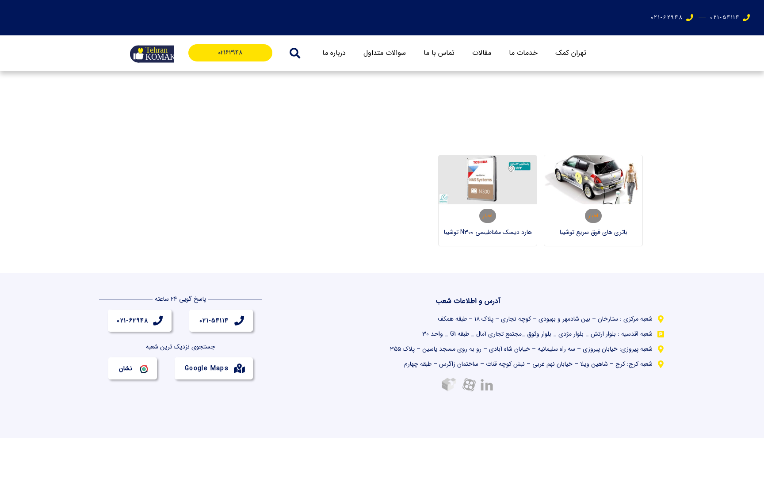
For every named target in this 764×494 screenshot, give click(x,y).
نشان (125, 368)
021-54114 (214, 321)
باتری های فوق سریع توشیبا (593, 232)
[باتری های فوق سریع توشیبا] (593, 179)
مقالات (481, 52)
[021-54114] (239, 321)
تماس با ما (439, 52)
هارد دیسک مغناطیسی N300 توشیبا (488, 232)
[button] (295, 53)
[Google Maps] (239, 368)
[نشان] (143, 368)
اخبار (593, 215)
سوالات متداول (384, 52)
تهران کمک (570, 52)
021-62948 (133, 321)
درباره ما (334, 52)
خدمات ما (523, 52)
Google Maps (207, 368)
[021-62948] (158, 321)
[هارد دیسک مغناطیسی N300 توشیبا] (488, 179)
